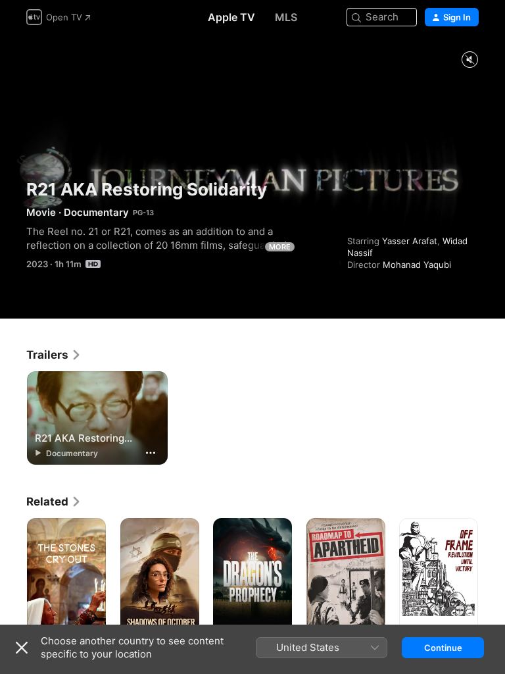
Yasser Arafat (409, 241)
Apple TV (231, 17)
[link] (54, 355)
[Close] (22, 648)
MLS (286, 17)
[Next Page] (492, 577)
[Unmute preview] (469, 60)
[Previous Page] (13, 577)
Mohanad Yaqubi (417, 264)
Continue (443, 647)
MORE (280, 246)
